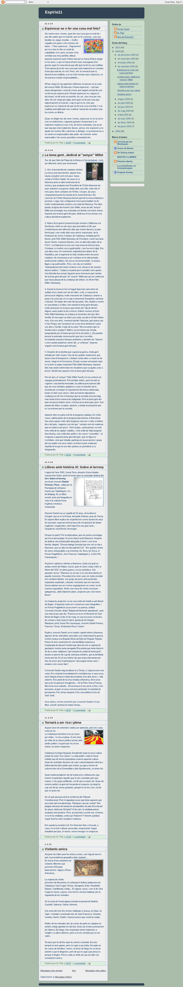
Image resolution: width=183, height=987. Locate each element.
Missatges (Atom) (63, 977)
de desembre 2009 (127, 55)
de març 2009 (124, 119)
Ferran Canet (123, 29)
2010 (117, 47)
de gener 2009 (125, 126)
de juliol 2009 (124, 103)
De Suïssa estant (125, 152)
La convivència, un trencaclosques (126, 167)
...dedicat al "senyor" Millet (74, 155)
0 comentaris (79, 143)
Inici (74, 971)
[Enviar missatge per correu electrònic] (88, 143)
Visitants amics (56, 849)
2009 (117, 51)
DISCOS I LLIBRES (126, 157)
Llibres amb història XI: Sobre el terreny (74, 467)
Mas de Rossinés (125, 37)
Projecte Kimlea (125, 172)
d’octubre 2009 (125, 62)
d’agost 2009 (124, 99)
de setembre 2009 (126, 66)
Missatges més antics (95, 971)
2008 (117, 131)
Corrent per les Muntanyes (124, 143)
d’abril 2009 (123, 115)
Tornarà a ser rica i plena (63, 722)
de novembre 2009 (127, 59)
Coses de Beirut (125, 148)
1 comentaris (79, 837)
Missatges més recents (51, 971)
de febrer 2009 (125, 122)
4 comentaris (79, 455)
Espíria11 (53, 12)
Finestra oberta (124, 161)
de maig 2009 (124, 111)
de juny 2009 (124, 107)
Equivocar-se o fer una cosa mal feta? (72, 28)
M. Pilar (120, 33)
